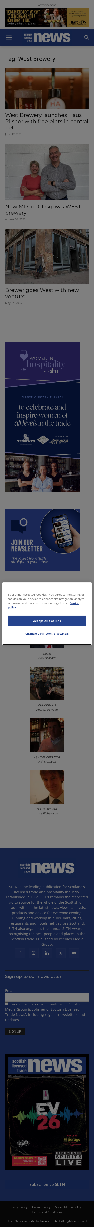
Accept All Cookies (47, 621)
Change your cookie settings (47, 633)
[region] (46, 613)
